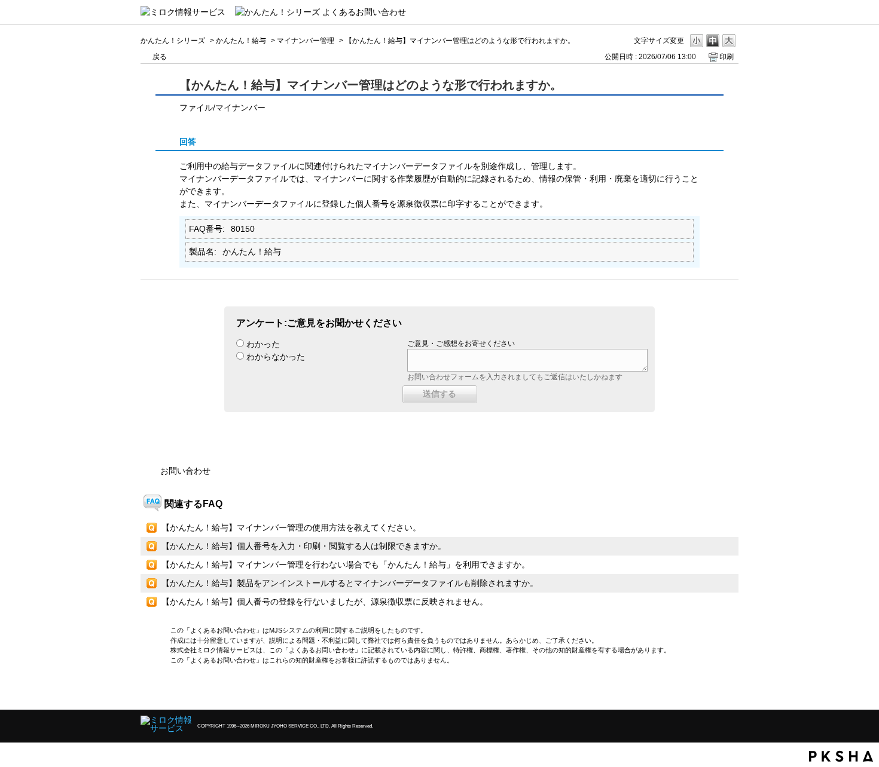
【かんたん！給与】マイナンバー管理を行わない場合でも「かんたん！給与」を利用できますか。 (345, 564)
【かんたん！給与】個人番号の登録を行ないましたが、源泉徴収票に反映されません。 (324, 601)
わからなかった (275, 356)
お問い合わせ (185, 470)
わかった (263, 344)
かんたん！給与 (241, 40)
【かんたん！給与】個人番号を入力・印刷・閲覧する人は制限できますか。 (303, 546)
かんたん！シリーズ (173, 40)
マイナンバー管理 (305, 40)
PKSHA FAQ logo (841, 756)
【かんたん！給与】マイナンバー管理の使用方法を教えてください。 (291, 527)
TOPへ (708, 690)
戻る (159, 57)
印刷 (726, 57)
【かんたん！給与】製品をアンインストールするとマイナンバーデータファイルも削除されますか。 (349, 583)
